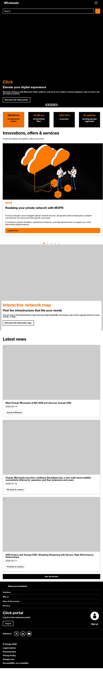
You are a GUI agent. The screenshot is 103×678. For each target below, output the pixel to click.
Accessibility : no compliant (15, 663)
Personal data (9, 651)
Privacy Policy (9, 655)
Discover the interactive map (18, 323)
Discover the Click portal (16, 99)
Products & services (15, 489)
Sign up (94, 624)
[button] (47, 104)
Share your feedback (17, 586)
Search (97, 11)
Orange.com (8, 659)
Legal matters (9, 648)
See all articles (51, 576)
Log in (8, 623)
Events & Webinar (14, 412)
